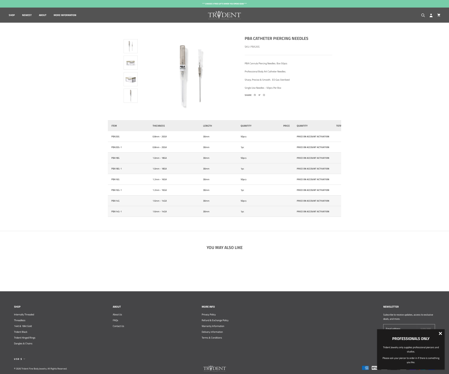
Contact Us (118, 326)
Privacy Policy (209, 314)
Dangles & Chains (23, 343)
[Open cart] (438, 15)
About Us (117, 314)
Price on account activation (313, 136)
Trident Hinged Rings (24, 337)
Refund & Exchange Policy (215, 320)
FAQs (115, 320)
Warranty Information (213, 326)
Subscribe (426, 328)
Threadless (19, 320)
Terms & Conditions (212, 337)
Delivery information (212, 332)
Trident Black (20, 332)
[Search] (423, 15)
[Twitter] (259, 95)
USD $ (18, 359)
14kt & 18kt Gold (23, 326)
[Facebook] (255, 95)
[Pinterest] (264, 95)
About (42, 15)
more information (65, 15)
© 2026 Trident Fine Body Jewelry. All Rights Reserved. (40, 368)
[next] (129, 110)
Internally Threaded (24, 314)
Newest (27, 15)
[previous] (131, 31)
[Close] (440, 333)
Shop (12, 15)
